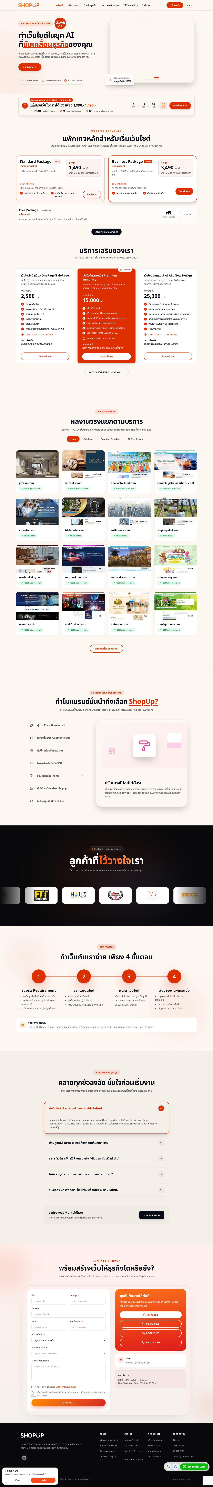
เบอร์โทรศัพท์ (76, 1321)
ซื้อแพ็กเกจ (178, 105)
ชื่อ (33, 1295)
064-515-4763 (152, 1342)
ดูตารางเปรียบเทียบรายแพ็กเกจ (104, 372)
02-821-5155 (152, 1333)
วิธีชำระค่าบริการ (130, 5)
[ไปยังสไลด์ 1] (147, 77)
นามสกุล (74, 1295)
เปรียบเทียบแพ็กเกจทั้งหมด (106, 231)
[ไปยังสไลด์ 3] (153, 77)
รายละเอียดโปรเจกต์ (40, 1360)
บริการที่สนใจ (38, 1334)
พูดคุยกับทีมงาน (152, 1215)
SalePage (88, 439)
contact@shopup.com (138, 1362)
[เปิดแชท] (175, 1466)
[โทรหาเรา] (168, 1466)
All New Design (135, 439)
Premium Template (110, 439)
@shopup (152, 1314)
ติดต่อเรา (146, 5)
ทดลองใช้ (187, 214)
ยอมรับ (43, 1480)
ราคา (101, 5)
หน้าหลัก (60, 5)
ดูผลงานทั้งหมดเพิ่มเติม (106, 648)
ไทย (188, 5)
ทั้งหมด (73, 439)
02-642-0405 (152, 1323)
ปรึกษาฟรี (175, 5)
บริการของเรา (74, 5)
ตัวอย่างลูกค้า (90, 5)
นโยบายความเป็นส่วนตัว (66, 1386)
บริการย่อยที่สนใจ (40, 1347)
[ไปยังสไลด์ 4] (156, 77)
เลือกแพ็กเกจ (45, 356)
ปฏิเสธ (17, 1480)
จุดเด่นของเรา (113, 5)
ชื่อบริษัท (35, 1308)
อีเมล (34, 1321)
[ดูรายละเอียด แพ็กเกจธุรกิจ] (153, 179)
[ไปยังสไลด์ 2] (150, 77)
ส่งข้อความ (67, 1402)
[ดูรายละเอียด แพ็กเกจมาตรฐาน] (60, 179)
